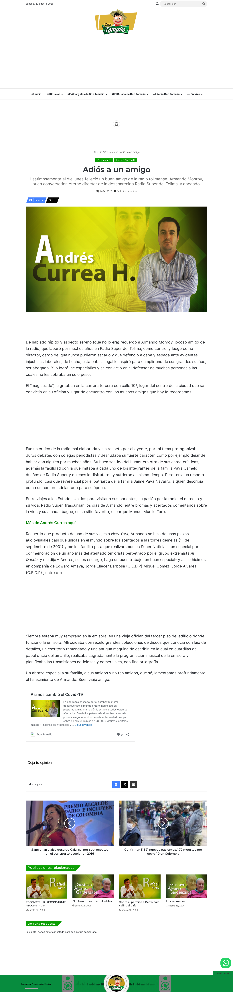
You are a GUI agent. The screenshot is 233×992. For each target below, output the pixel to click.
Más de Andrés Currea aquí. (51, 522)
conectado (58, 931)
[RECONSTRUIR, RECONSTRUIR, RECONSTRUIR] (46, 886)
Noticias (55, 94)
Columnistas (111, 152)
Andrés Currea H (125, 160)
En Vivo (195, 94)
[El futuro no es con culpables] (93, 886)
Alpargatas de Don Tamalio (87, 94)
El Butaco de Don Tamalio (130, 94)
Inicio (38, 94)
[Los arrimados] (186, 886)
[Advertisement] (116, 62)
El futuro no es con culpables (92, 901)
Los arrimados (175, 901)
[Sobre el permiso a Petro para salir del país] (140, 886)
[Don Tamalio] (116, 21)
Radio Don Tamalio (168, 94)
